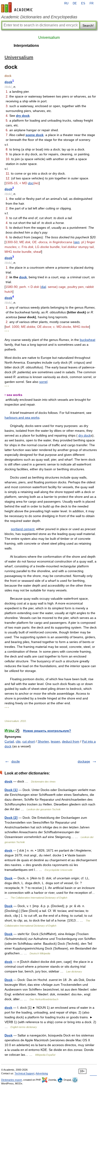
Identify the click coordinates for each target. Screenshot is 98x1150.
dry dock (23, 115)
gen (77, 242)
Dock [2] (11, 817)
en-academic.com (17, 7)
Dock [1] (11, 790)
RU (66, 3)
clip (18, 741)
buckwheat (87, 340)
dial (43, 287)
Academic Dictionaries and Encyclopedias (39, 17)
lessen (55, 741)
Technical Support (24, 1073)
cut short (28, 741)
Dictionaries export (11, 1079)
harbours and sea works (22, 417)
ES (83, 3)
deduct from (70, 741)
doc (30, 183)
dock (8, 82)
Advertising (42, 1073)
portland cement (22, 529)
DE (75, 3)
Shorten (43, 741)
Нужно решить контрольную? (47, 730)
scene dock (35, 135)
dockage (84, 761)
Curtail (9, 741)
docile (15, 761)
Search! (88, 25)
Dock (9, 878)
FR (91, 3)
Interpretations (26, 45)
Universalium (49, 37)
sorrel (43, 382)
